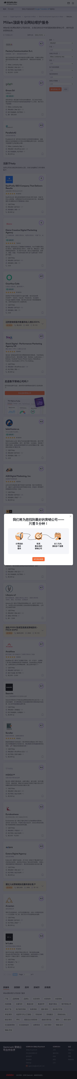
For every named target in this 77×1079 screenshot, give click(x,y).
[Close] (70, 516)
